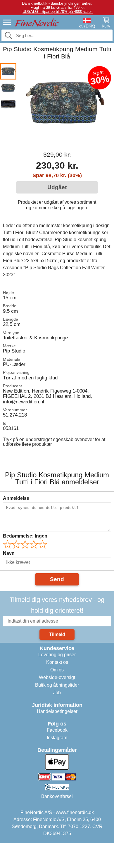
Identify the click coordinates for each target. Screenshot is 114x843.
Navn (9, 553)
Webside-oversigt (57, 677)
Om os (57, 669)
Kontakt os (57, 662)
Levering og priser (57, 654)
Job (57, 692)
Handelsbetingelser (57, 711)
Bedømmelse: (25, 535)
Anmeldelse (16, 498)
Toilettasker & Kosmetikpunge (35, 338)
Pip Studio (14, 351)
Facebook (57, 730)
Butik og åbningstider (57, 685)
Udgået (57, 187)
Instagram (57, 737)
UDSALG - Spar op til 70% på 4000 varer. (58, 11)
